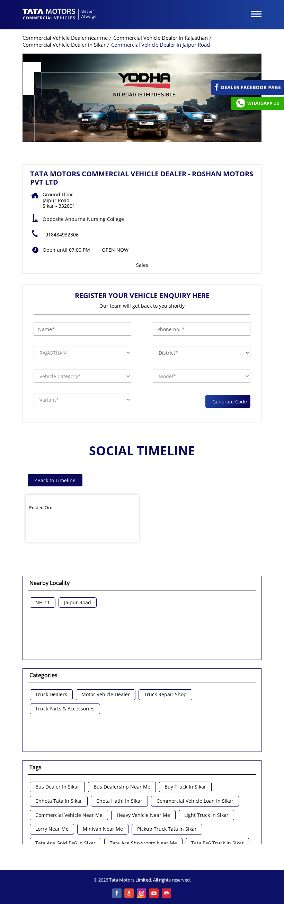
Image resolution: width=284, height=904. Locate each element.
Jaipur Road (77, 603)
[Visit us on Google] (129, 893)
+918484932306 (61, 234)
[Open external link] (247, 93)
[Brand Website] (167, 893)
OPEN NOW (115, 249)
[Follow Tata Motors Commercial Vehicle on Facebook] (117, 893)
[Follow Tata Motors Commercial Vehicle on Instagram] (142, 893)
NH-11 (42, 603)
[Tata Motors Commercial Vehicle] (60, 15)
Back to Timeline (55, 480)
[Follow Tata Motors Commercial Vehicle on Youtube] (154, 893)
